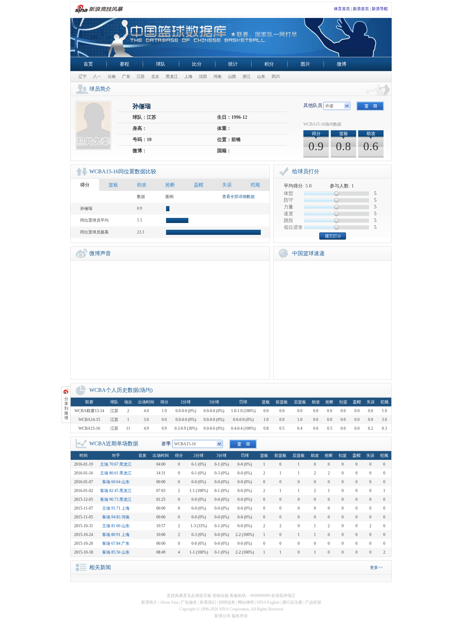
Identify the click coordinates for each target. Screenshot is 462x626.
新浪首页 (361, 8)
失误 (227, 184)
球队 (160, 64)
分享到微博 (66, 408)
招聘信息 (227, 602)
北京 (155, 76)
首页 (88, 64)
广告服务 (189, 602)
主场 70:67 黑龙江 (116, 464)
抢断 (170, 184)
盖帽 (198, 184)
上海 (188, 76)
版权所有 (240, 615)
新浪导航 (380, 8)
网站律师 (246, 602)
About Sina (169, 602)
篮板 (113, 184)
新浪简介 (149, 602)
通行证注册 (292, 602)
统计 (233, 64)
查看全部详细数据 (238, 196)
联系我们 (208, 602)
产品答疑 (313, 602)
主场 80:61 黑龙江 (116, 473)
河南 (217, 76)
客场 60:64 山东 (116, 481)
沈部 (203, 76)
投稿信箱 (220, 595)
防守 (288, 200)
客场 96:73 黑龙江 (116, 499)
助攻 (141, 184)
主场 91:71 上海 (116, 508)
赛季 (166, 443)
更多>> (376, 567)
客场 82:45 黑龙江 (116, 490)
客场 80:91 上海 (116, 534)
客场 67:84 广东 (116, 543)
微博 (341, 64)
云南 (112, 76)
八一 (97, 76)
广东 (126, 76)
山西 (232, 76)
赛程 (124, 64)
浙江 (246, 76)
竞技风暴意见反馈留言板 (189, 595)
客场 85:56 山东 (116, 552)
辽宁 (82, 76)
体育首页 (342, 8)
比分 (197, 64)
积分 (269, 64)
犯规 (255, 184)
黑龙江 (172, 76)
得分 (85, 184)
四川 (276, 76)
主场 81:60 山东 (116, 525)
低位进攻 (293, 227)
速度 (288, 213)
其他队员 (312, 105)
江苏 (141, 76)
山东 (261, 76)
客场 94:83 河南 (116, 517)
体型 (288, 193)
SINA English (268, 602)
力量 (288, 206)
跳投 (288, 220)
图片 (305, 64)
